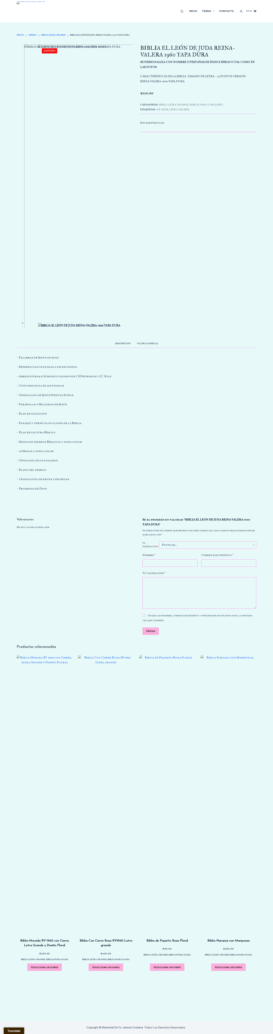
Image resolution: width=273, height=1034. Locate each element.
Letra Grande (179, 109)
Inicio (193, 11)
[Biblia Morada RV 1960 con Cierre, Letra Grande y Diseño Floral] (44, 794)
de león (162, 109)
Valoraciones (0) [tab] (147, 343)
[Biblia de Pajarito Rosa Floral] (167, 794)
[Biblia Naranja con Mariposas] (228, 794)
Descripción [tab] (122, 343)
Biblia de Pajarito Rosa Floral (167, 940)
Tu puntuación (150, 545)
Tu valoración (154, 573)
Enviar (150, 631)
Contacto (226, 11)
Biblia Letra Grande (173, 105)
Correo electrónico (217, 555)
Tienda (206, 11)
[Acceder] (241, 11)
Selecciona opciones (44, 967)
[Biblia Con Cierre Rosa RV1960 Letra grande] (106, 794)
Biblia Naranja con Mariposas (228, 940)
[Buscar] (182, 11)
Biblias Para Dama (57, 959)
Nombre (149, 555)
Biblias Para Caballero (206, 105)
